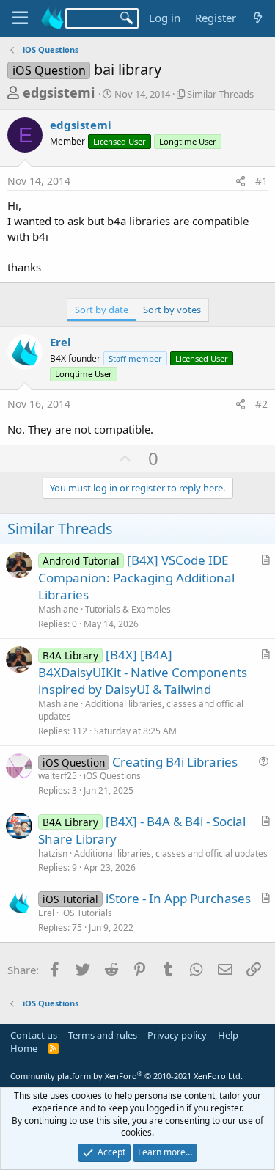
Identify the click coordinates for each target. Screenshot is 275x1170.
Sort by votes (172, 309)
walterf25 (57, 775)
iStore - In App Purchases (178, 898)
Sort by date (101, 309)
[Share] (240, 181)
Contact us (33, 1035)
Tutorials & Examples (128, 609)
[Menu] (20, 18)
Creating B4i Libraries (175, 761)
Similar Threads (220, 93)
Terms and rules (102, 1035)
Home (23, 1048)
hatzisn (52, 853)
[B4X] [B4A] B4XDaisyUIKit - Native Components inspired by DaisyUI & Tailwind (142, 672)
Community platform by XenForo (126, 1075)
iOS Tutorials (86, 913)
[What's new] (257, 18)
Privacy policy (177, 1035)
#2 (261, 404)
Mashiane (58, 609)
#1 (261, 181)
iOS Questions (112, 775)
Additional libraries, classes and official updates (140, 710)
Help (228, 1035)
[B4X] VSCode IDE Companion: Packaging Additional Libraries (136, 578)
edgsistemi (59, 92)
